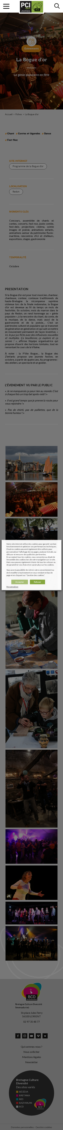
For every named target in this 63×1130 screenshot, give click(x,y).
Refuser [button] (37, 582)
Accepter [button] (19, 582)
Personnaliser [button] (12, 587)
